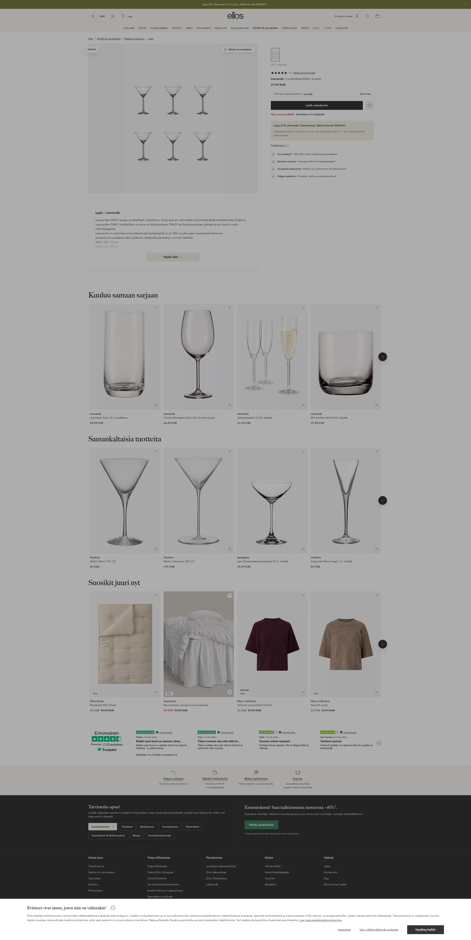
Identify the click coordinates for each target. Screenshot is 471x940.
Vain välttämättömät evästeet (379, 929)
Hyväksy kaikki (425, 929)
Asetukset (344, 929)
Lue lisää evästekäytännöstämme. (320, 920)
